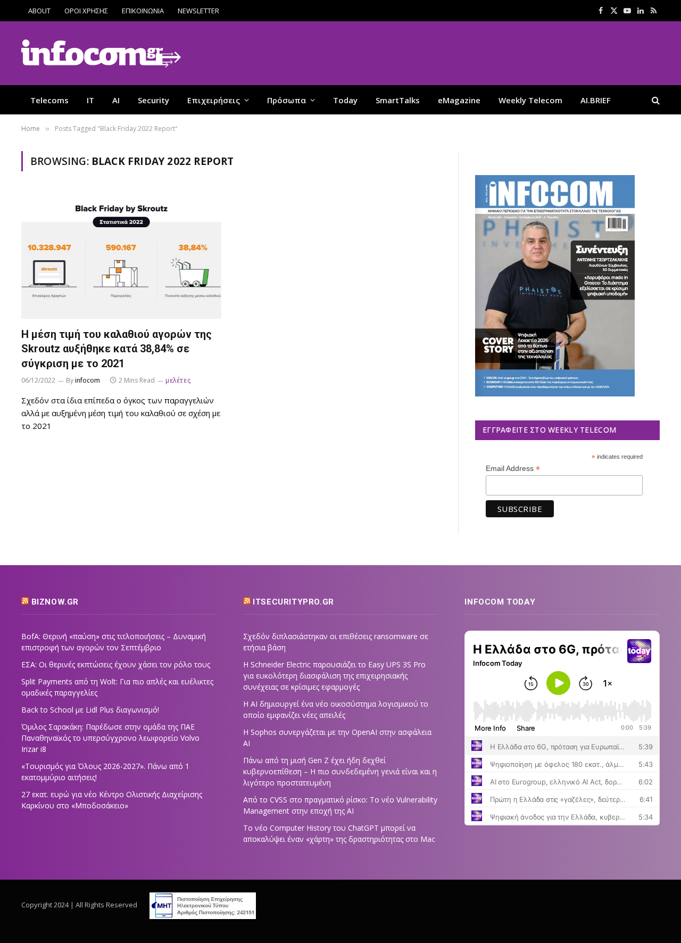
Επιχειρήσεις (213, 100)
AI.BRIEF (595, 100)
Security (153, 100)
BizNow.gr (55, 602)
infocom (87, 380)
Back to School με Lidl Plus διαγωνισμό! (90, 710)
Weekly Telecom (530, 100)
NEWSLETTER (198, 10)
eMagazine (459, 100)
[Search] (655, 100)
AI (116, 100)
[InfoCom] (101, 53)
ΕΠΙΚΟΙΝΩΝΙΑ (143, 10)
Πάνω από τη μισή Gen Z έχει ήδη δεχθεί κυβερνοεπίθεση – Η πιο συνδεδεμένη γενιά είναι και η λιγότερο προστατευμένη (340, 771)
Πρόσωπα (286, 100)
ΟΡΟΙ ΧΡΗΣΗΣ (86, 10)
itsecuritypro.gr (293, 602)
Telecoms (49, 100)
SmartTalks (398, 100)
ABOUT (39, 10)
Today (345, 100)
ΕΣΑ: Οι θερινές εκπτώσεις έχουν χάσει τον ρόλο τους (115, 664)
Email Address (513, 469)
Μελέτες (177, 380)
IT (90, 100)
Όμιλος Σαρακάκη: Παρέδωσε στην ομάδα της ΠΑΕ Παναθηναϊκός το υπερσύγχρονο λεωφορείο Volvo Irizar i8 (110, 738)
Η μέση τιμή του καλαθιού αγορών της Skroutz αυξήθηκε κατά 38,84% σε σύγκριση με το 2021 (116, 348)
